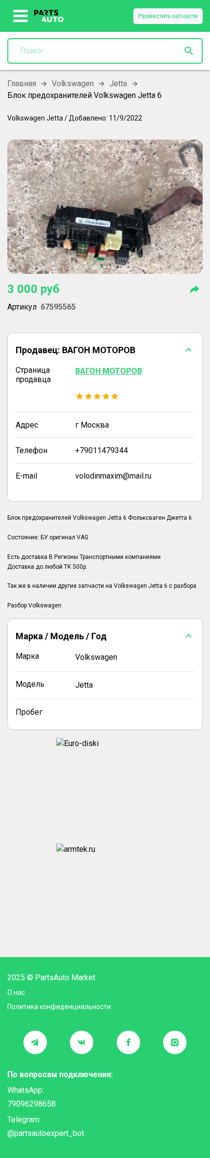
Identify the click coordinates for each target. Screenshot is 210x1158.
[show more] (20, 16)
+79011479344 (101, 450)
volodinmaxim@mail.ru (113, 476)
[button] (105, 350)
